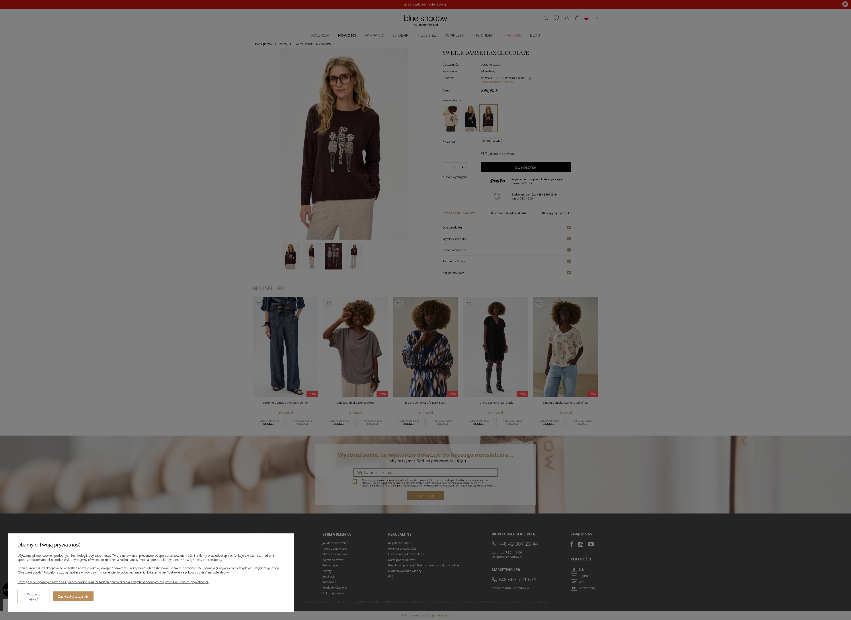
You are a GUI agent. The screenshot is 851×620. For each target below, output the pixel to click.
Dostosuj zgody (33, 596)
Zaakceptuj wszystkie (73, 596)
